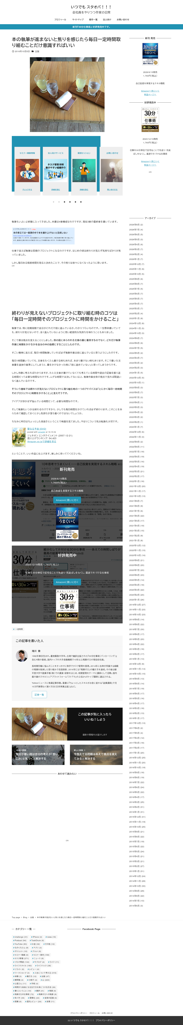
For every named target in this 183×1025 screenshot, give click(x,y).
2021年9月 (134, 500)
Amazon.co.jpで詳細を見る (41, 441)
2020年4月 (134, 584)
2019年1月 (134, 658)
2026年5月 (134, 239)
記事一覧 (39, 694)
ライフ (54, 962)
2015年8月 (134, 836)
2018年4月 (134, 703)
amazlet (41, 432)
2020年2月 (134, 594)
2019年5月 (134, 639)
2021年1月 (134, 540)
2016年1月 (134, 811)
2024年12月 (135, 323)
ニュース (39, 958)
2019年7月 (134, 629)
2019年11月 (135, 609)
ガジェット (21, 951)
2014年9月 (134, 890)
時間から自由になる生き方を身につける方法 (35, 987)
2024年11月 (135, 328)
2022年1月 (134, 481)
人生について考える (46, 972)
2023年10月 (135, 382)
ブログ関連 (22, 962)
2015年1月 (134, 871)
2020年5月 (134, 580)
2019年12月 (135, 604)
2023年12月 (135, 377)
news (51, 937)
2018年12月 (135, 663)
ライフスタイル (23, 965)
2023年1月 (134, 426)
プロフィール (94, 1013)
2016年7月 (134, 782)
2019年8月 (134, 624)
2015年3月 (134, 861)
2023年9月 (134, 387)
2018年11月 (135, 668)
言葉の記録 (51, 997)
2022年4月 (134, 466)
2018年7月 (134, 688)
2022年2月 (134, 476)
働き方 (32, 976)
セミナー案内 (41, 954)
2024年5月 (134, 353)
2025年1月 (134, 318)
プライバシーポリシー (78, 1013)
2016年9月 (134, 772)
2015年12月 (135, 816)
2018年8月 (134, 683)
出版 (37, 51)
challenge (21, 937)
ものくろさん (22, 947)
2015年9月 (134, 831)
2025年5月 (134, 298)
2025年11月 (135, 268)
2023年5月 (134, 407)
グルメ (36, 951)
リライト (19, 969)
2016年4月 (134, 797)
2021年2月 (134, 535)
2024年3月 (134, 362)
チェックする (27, 189)
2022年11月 (135, 436)
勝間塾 (19, 980)
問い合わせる (112, 189)
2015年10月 (135, 826)
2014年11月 (135, 881)
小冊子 (33, 980)
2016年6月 (134, 787)
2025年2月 (134, 313)
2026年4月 (134, 244)
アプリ (37, 947)
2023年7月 (134, 397)
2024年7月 (134, 348)
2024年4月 (134, 357)
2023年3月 (134, 417)
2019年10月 (135, 614)
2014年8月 (134, 895)
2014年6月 (134, 905)
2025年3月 (134, 308)
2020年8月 (134, 565)
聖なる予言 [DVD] (36, 428)
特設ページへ (150, 94)
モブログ (39, 962)
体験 (18, 976)
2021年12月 (135, 486)
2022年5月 (134, 461)
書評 (40, 990)
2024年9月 (134, 338)
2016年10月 (135, 767)
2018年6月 (134, 693)
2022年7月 (134, 451)
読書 (18, 1001)
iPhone (37, 937)
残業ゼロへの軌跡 (48, 994)
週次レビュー (34, 1001)
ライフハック (44, 965)
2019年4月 (134, 644)
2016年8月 (134, 777)
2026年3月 (134, 249)
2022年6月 (134, 456)
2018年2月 (134, 713)
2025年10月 (135, 273)
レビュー (34, 969)
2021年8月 (134, 505)
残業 (52, 990)
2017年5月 (134, 732)
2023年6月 (134, 402)
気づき (20, 997)
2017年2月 (134, 747)
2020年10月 (135, 555)
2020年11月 (135, 550)
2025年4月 (134, 303)
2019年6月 (134, 634)
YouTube (21, 944)
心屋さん (20, 983)
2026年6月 (134, 234)
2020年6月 (134, 575)
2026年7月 (134, 229)
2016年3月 (134, 802)
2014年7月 (134, 900)
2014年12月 (135, 876)
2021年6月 (134, 515)
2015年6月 (134, 846)
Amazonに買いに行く (67, 500)
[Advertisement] (67, 288)
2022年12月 (135, 431)
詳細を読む (55, 189)
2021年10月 (135, 496)
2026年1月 (134, 259)
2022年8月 (134, 446)
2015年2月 (134, 866)
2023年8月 (134, 392)
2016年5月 (134, 792)
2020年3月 (134, 589)
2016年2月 (134, 806)
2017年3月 (134, 742)
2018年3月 (134, 708)
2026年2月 (134, 254)
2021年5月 (134, 520)
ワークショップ (22, 972)
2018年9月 (134, 678)
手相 (34, 983)
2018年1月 (134, 718)
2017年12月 (135, 723)
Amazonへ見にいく (150, 90)
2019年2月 (134, 654)
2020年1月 (134, 599)
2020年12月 (135, 545)
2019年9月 (134, 619)
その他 (50, 944)
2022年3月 (134, 471)
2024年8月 (134, 343)
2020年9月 (134, 560)
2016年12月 (135, 757)
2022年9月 (134, 441)
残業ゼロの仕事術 (24, 994)
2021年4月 (134, 525)
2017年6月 (134, 728)
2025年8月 (134, 283)
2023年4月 (134, 412)
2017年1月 (134, 752)
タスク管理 (22, 958)
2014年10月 (135, 886)
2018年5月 (134, 698)
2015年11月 (135, 821)
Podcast (20, 940)
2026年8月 (134, 224)
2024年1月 (134, 372)
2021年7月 (134, 510)
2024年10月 (135, 333)
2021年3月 (134, 530)
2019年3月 (134, 649)
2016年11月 (135, 762)
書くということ (23, 990)
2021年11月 (135, 491)
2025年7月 (134, 288)
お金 (36, 944)
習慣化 (34, 997)
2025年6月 (134, 293)
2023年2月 (134, 422)
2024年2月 (134, 367)
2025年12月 (135, 264)
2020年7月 (134, 570)
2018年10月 (135, 673)
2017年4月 (134, 737)
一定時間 (19, 629)
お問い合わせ (107, 1013)
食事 (51, 1001)
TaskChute (37, 940)
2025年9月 (134, 278)
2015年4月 (134, 856)
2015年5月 (134, 851)
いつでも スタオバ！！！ (91, 6)
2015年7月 (134, 841)
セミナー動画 (22, 954)
